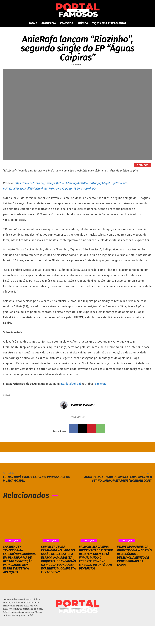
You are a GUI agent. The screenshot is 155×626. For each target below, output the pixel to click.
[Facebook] (73, 428)
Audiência (48, 23)
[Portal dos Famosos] (77, 10)
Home (33, 23)
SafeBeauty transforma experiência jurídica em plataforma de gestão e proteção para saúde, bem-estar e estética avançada (19, 559)
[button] (148, 23)
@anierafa (100, 383)
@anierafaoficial (71, 383)
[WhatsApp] (100, 428)
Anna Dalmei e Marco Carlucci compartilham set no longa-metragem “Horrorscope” (118, 478)
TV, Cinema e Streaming (109, 23)
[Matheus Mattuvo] (65, 405)
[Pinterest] (91, 428)
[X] (82, 428)
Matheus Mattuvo (82, 405)
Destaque (142, 164)
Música (83, 23)
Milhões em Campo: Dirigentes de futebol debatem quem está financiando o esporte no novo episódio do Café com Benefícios (96, 557)
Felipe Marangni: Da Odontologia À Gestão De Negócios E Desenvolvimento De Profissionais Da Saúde (134, 556)
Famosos (66, 23)
